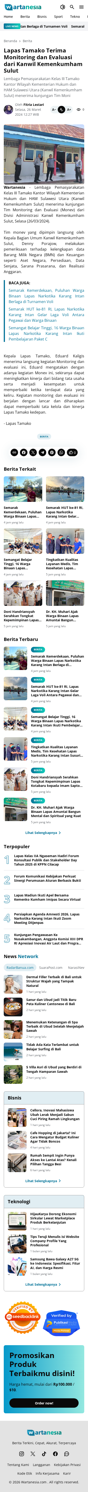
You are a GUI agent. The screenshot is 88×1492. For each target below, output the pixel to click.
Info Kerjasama (47, 1473)
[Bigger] (69, 109)
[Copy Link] (14, 452)
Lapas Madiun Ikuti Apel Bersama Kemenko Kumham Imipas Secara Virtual (47, 897)
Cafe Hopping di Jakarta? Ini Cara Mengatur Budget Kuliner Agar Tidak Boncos (54, 1137)
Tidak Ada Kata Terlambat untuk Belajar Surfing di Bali (52, 1047)
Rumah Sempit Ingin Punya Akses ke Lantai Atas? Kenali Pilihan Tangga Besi (53, 1159)
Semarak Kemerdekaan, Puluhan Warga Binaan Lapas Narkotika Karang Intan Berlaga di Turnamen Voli (46, 296)
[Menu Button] (81, 7)
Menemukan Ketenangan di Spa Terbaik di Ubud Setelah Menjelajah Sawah (55, 1026)
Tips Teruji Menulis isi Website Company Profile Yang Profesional (54, 1241)
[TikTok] (44, 1454)
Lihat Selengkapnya (41, 832)
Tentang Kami (18, 1464)
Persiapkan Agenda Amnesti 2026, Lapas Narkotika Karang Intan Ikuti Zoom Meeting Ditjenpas (47, 918)
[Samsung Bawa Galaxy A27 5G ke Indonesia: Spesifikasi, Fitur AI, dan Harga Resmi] (17, 1266)
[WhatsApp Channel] (66, 1454)
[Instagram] (21, 1454)
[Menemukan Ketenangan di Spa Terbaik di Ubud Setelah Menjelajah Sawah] (13, 1029)
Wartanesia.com (33, 1482)
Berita (25, 16)
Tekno (75, 16)
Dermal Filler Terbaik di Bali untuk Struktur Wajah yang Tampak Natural (54, 981)
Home (8, 16)
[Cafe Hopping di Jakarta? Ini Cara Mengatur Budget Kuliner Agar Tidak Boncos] (17, 1140)
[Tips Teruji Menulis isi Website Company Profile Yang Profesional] (17, 1244)
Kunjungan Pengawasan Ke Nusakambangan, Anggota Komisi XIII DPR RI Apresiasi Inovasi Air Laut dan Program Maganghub (48, 939)
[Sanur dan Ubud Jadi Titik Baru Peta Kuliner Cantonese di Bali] (13, 1007)
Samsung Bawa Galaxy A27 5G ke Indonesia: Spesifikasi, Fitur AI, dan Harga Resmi (55, 1263)
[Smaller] (54, 109)
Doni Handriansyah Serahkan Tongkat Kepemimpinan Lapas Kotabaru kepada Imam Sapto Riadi (21, 616)
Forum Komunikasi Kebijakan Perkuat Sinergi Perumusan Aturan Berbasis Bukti (47, 878)
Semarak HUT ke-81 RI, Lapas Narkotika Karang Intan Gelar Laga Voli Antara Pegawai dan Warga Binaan (46, 315)
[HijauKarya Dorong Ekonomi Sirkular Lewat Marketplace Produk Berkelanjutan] (17, 1221)
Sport (58, 16)
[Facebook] (23, 452)
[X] (33, 452)
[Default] (61, 109)
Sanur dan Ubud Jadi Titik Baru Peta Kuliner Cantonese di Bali (51, 1002)
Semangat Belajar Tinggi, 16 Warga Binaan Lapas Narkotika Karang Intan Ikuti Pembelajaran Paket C (46, 333)
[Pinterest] (52, 452)
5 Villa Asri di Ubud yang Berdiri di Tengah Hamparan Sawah (53, 1069)
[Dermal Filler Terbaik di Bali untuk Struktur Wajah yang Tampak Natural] (13, 984)
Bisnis (42, 16)
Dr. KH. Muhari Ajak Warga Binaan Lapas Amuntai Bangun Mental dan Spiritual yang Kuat (62, 616)
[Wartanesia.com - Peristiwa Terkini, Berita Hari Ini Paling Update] (23, 7)
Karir (67, 1473)
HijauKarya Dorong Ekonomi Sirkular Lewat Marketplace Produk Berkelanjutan (53, 1218)
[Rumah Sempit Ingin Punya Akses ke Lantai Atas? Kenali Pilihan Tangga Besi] (17, 1162)
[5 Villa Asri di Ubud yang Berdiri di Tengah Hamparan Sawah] (13, 1074)
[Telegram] (42, 452)
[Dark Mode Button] (62, 7)
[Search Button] (72, 7)
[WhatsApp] (61, 452)
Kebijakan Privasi (67, 1464)
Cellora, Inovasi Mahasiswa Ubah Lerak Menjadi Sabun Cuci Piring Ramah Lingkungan (55, 1114)
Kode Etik (24, 1473)
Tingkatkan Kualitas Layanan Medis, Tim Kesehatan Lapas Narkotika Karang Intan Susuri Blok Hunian (65, 564)
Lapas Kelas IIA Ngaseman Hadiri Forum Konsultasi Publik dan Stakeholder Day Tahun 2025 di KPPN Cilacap (46, 860)
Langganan (41, 1464)
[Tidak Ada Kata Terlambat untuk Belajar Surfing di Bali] (13, 1052)
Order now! (44, 1403)
